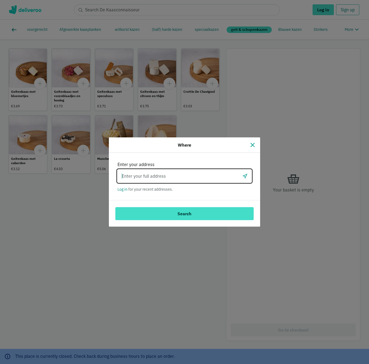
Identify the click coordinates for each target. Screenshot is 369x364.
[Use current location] (245, 176)
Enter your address (136, 164)
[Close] (252, 145)
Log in (123, 189)
